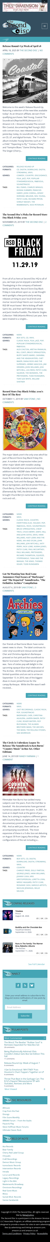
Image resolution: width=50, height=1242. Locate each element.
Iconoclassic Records (12, 1165)
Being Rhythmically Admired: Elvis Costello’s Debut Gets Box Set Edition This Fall (24, 1054)
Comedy (20, 175)
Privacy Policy (29, 1233)
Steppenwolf (23, 558)
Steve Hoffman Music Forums (16, 1127)
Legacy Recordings (11, 1178)
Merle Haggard (24, 882)
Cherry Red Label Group (13, 1152)
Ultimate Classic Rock (12, 1130)
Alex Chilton (23, 349)
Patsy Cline (22, 199)
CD (18, 169)
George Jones (23, 873)
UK (42, 918)
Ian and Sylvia (29, 540)
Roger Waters (29, 721)
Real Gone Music (10, 1190)
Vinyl (30, 172)
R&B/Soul (38, 181)
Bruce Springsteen (36, 352)
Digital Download (29, 169)
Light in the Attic (10, 1181)
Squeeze (20, 373)
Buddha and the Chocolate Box (28, 927)
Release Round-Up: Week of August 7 (22, 1063)
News (19, 335)
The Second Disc (28, 50)
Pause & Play (8, 1123)
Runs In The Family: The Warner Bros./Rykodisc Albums (29, 944)
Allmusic (6, 1108)
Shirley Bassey (24, 202)
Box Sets (21, 337)
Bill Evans (21, 187)
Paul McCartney (36, 549)
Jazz (24, 178)
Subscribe (25, 1015)
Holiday (37, 523)
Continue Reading (36, 158)
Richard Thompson (26, 555)
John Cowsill (30, 193)
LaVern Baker (32, 718)
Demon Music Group (12, 1162)
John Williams (32, 367)
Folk (19, 178)
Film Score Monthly (11, 1117)
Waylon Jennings (25, 888)
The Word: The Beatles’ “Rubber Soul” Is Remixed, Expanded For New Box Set (23, 1043)
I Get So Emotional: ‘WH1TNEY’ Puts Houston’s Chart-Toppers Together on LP (24, 1070)
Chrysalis (7, 1156)
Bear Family (8, 1149)
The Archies (38, 727)
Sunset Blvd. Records (12, 1197)
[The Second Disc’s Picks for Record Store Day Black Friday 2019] (25, 252)
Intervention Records (12, 1168)
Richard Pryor (35, 199)
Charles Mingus (35, 187)
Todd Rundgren (36, 376)
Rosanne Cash (23, 885)
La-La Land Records (11, 1175)
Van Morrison (24, 733)
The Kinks (29, 561)
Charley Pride (23, 870)
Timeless (19, 911)
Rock (29, 526)
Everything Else (24, 523)
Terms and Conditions (12, 1233)
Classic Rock (23, 340)
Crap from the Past (11, 1111)
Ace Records (8, 1146)
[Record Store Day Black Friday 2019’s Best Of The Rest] (25, 428)
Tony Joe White (24, 379)
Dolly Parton (37, 870)
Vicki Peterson (37, 205)
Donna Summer (24, 190)
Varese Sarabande (10, 1200)
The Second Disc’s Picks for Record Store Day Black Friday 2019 (25, 216)
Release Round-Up (25, 166)
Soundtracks (23, 184)
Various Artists (38, 885)
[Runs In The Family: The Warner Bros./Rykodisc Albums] (8, 947)
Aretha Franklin (38, 349)
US (37, 918)
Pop (28, 178)
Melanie (29, 196)
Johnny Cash (23, 876)
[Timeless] (8, 915)
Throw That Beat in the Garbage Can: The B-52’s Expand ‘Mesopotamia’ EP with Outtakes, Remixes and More (24, 1081)
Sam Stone (29, 399)
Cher (30, 715)
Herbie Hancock (34, 364)
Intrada (6, 1171)
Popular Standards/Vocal (29, 343)
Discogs (6, 1114)
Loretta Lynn (38, 879)
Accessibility (42, 1233)
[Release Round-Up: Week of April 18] (25, 80)
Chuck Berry (29, 532)
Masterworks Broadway (13, 1184)
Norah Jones (40, 546)
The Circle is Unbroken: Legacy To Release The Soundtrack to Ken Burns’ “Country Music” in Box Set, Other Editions (23, 747)
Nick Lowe (28, 546)
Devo (35, 534)
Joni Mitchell (32, 543)
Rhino (5, 1193)
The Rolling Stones (36, 730)
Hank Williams (38, 873)
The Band (21, 730)
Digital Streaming (37, 861)
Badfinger (22, 715)
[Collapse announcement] (44, 2)
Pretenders (36, 552)
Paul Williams (23, 552)
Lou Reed (30, 370)
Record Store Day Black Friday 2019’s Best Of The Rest (23, 393)
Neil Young (39, 196)
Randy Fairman (27, 756)
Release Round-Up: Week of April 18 (22, 46)
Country (29, 175)
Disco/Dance (41, 175)
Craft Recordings (10, 1159)
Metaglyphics (28, 1215)
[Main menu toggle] (44, 26)
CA (46, 918)
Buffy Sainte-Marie (26, 355)
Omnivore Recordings (12, 1187)
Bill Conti (21, 352)
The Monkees (32, 373)
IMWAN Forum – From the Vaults (17, 1120)
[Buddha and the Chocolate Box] (8, 931)
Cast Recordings (25, 709)
